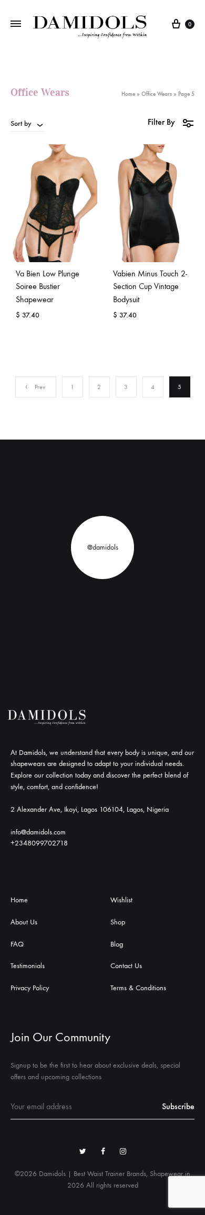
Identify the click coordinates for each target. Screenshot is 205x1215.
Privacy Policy (30, 987)
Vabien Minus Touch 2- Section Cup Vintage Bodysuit (150, 286)
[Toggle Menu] (16, 24)
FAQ (17, 944)
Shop (117, 922)
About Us (24, 922)
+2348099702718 (39, 843)
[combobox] (27, 123)
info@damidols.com (38, 832)
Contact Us (126, 965)
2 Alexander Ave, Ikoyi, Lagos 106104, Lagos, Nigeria (90, 809)
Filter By (161, 122)
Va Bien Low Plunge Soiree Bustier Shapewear (47, 286)
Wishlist (121, 899)
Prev (40, 387)
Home (128, 94)
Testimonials (28, 965)
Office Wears (156, 94)
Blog (116, 944)
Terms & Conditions (138, 987)
